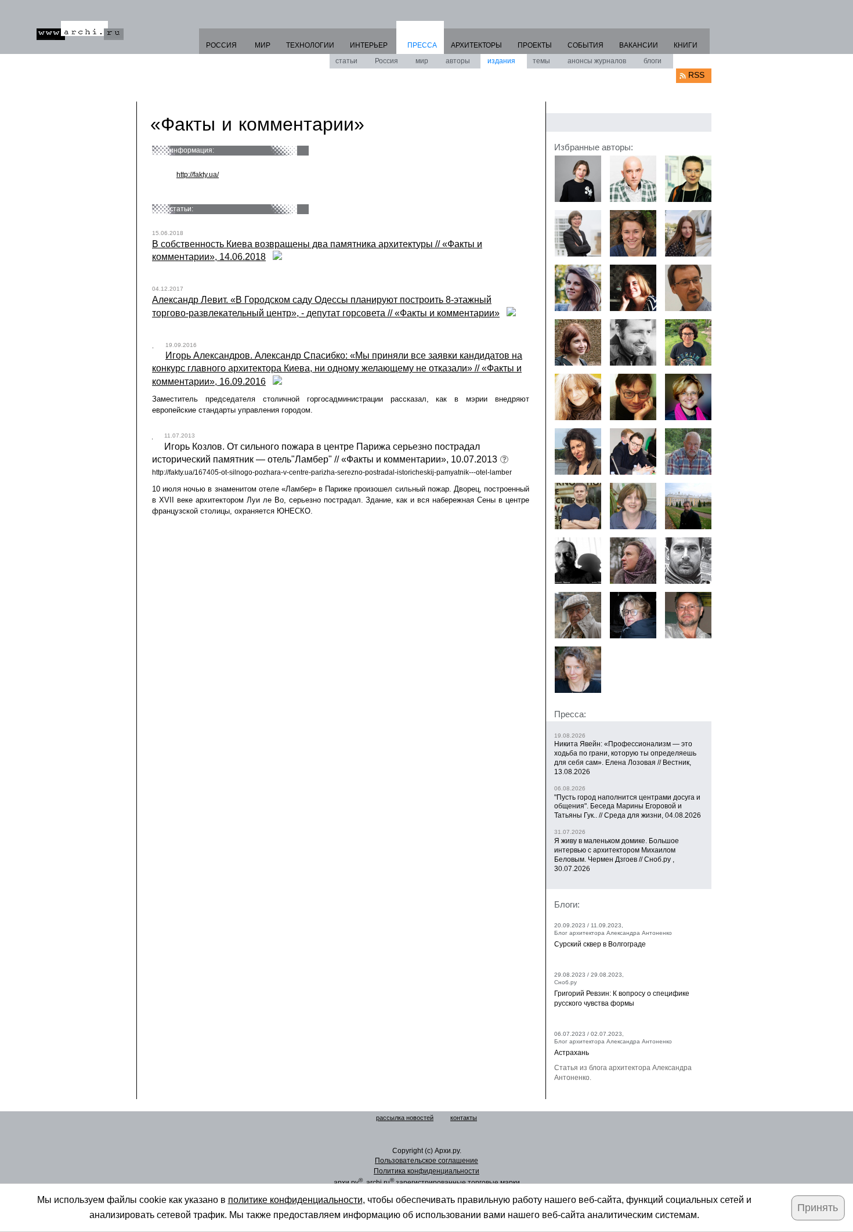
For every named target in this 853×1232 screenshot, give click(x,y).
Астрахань (571, 1053)
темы (541, 61)
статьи (346, 61)
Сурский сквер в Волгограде (600, 944)
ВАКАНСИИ (638, 45)
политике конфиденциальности (295, 1200)
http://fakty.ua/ (197, 175)
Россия (386, 61)
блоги (653, 61)
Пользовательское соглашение (426, 1161)
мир (421, 61)
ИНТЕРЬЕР (369, 45)
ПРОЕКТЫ (535, 45)
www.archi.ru (80, 30)
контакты (463, 1117)
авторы (458, 61)
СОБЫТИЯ (585, 45)
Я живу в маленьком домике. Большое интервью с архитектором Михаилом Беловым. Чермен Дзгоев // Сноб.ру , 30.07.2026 (616, 855)
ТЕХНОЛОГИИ (310, 45)
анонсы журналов (597, 61)
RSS (696, 75)
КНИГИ (685, 45)
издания (501, 61)
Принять (817, 1207)
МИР (262, 45)
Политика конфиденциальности (426, 1171)
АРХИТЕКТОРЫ (476, 45)
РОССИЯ (221, 45)
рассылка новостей (404, 1117)
